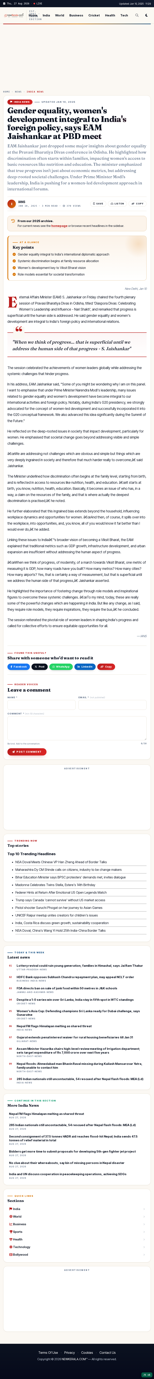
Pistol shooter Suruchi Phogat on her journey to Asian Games (58, 908)
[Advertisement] (77, 59)
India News (35, 92)
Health (110, 15)
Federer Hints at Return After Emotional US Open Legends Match (61, 892)
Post (42, 666)
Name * (12, 697)
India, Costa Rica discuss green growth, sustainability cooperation (62, 923)
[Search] (137, 15)
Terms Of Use (48, 1353)
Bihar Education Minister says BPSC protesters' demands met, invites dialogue (70, 877)
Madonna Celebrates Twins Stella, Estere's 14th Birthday (55, 885)
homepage (59, 226)
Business (76, 15)
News (18, 92)
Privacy (69, 1353)
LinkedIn (87, 666)
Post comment (29, 751)
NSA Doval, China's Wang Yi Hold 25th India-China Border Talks (60, 930)
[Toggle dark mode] (146, 15)
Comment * (25, 714)
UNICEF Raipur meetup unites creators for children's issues (56, 915)
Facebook (20, 666)
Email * (91, 697)
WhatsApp (63, 666)
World (59, 15)
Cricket (94, 15)
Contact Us (107, 1353)
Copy (108, 666)
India (46, 15)
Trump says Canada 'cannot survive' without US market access (60, 900)
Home (33, 15)
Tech (124, 15)
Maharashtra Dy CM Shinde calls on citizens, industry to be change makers (68, 870)
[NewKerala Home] (13, 15)
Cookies (87, 1353)
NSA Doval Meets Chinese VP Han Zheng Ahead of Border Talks (61, 862)
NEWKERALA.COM (74, 1359)
